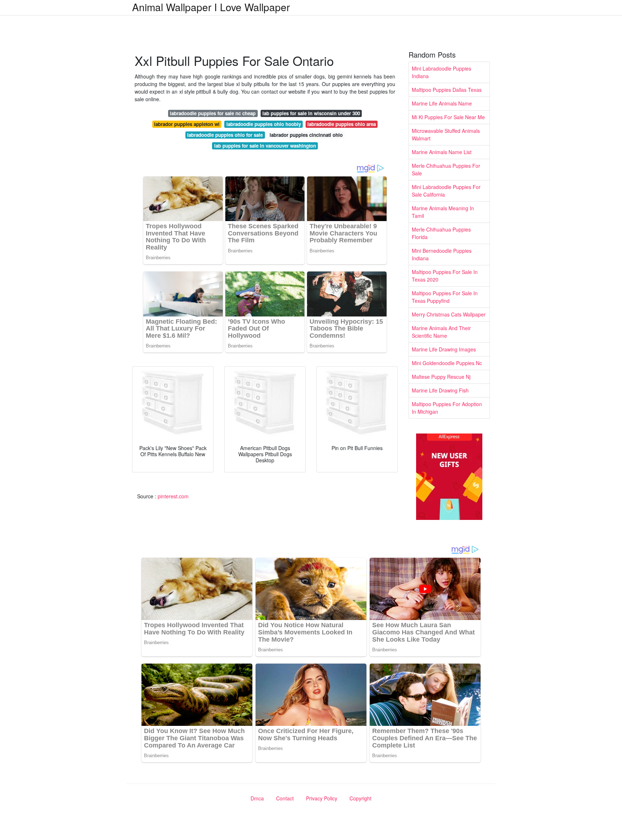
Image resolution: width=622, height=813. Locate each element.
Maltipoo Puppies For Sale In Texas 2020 (445, 275)
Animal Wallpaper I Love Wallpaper (211, 7)
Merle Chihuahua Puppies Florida (441, 233)
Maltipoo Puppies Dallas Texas (447, 89)
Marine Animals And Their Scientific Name (441, 331)
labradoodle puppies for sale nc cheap (213, 113)
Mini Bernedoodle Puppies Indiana (442, 254)
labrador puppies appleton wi (187, 124)
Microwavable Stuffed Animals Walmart (446, 134)
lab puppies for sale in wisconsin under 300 (311, 113)
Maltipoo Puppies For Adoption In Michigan (447, 407)
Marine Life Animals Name (442, 103)
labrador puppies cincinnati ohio (306, 134)
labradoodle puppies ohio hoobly (263, 124)
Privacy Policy (321, 798)
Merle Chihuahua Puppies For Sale (446, 169)
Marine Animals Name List (442, 152)
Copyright (360, 798)
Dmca (257, 798)
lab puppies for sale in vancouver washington (265, 145)
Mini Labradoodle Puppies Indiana (441, 72)
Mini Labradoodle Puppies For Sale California (446, 190)
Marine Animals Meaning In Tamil (443, 212)
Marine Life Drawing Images (444, 349)
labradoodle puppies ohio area (341, 124)
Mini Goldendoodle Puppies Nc (447, 363)
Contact (285, 798)
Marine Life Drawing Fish (440, 390)
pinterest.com (173, 496)
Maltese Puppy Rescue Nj (441, 376)
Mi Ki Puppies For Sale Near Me (448, 117)
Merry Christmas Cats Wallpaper (449, 314)
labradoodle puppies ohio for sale (225, 134)
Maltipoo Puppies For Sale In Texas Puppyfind (445, 296)
